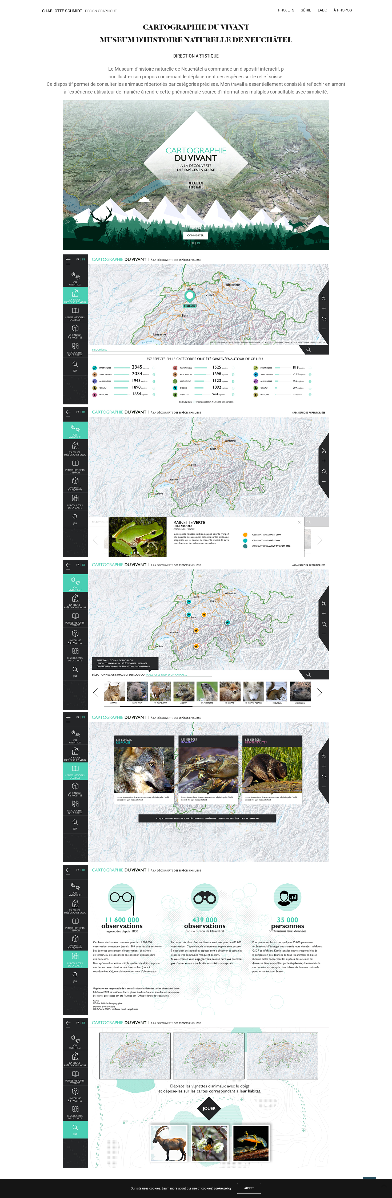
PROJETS (286, 10)
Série (306, 10)
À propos (343, 10)
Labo (322, 10)
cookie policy (222, 1188)
